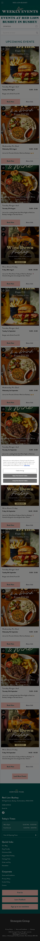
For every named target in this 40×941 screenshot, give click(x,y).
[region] (20, 470)
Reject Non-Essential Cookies (20, 475)
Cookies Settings (20, 470)
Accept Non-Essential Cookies (20, 480)
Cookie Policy (27, 465)
